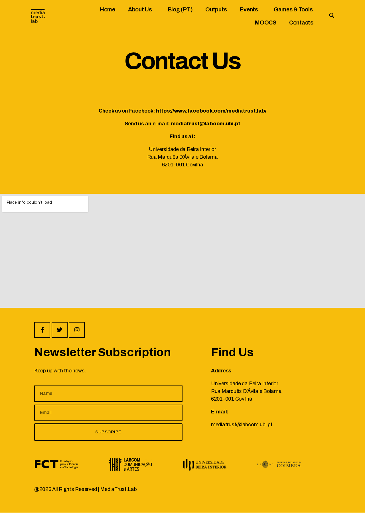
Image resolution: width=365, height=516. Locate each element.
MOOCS (265, 22)
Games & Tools (293, 9)
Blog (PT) (180, 9)
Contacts (301, 22)
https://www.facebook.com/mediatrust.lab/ (211, 111)
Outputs (216, 9)
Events (249, 9)
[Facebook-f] (42, 330)
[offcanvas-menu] (331, 15)
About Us (140, 9)
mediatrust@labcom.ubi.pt (206, 124)
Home (107, 9)
